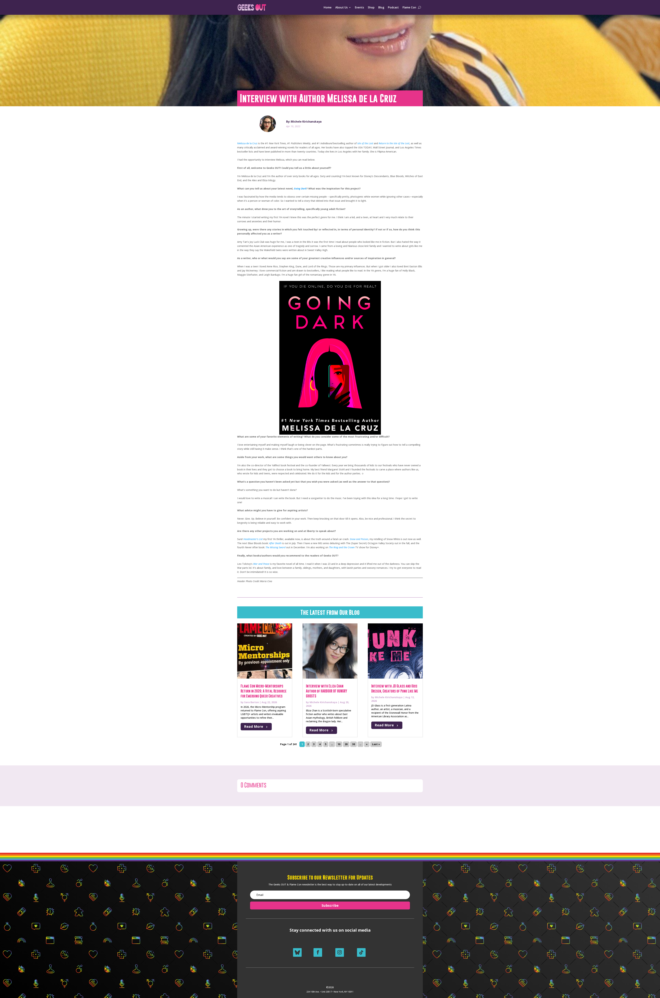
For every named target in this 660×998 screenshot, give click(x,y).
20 (346, 744)
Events (359, 7)
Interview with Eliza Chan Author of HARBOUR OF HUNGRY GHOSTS (326, 691)
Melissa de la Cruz (247, 143)
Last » (376, 744)
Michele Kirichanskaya (323, 702)
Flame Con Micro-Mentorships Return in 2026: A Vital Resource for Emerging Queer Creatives (264, 691)
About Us (341, 7)
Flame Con (409, 7)
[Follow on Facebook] (318, 952)
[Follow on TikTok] (361, 952)
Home (328, 7)
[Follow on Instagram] (339, 952)
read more (253, 726)
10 (339, 744)
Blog (381, 7)
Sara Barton (251, 702)
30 (353, 744)
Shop (371, 7)
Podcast (393, 7)
